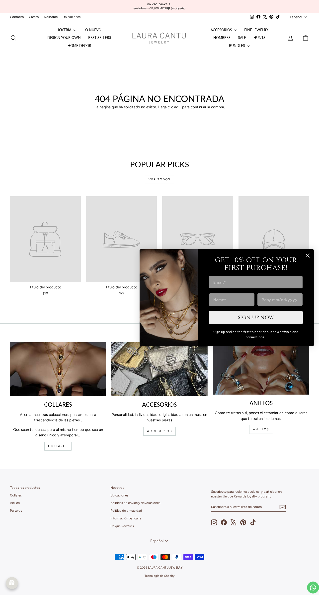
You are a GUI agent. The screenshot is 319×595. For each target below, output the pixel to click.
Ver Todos (159, 179)
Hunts (259, 37)
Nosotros (51, 17)
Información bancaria (125, 518)
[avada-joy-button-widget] (12, 583)
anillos (261, 429)
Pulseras (16, 510)
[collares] (58, 369)
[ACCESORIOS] (159, 369)
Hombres (222, 37)
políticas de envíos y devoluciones (135, 503)
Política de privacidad (126, 510)
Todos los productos (25, 487)
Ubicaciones (71, 17)
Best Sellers (99, 37)
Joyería (65, 30)
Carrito (34, 17)
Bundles (237, 45)
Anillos (15, 503)
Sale (242, 37)
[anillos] (261, 368)
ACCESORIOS (159, 431)
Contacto (17, 17)
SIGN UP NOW (256, 317)
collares (58, 446)
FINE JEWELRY (256, 30)
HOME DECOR (79, 45)
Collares (16, 495)
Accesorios (222, 30)
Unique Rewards (122, 526)
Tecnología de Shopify (159, 576)
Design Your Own (64, 37)
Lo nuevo (92, 30)
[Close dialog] (307, 255)
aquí (177, 107)
